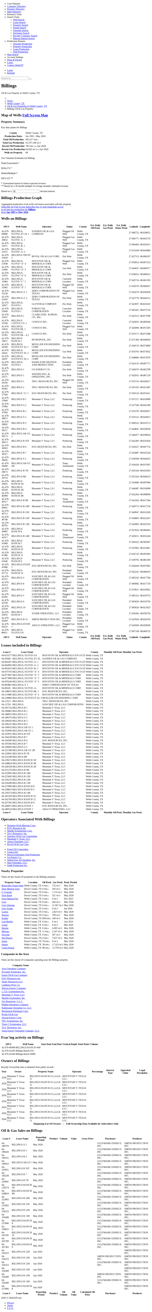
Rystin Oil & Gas (10, 1014)
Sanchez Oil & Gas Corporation (22, 836)
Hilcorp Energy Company (14, 988)
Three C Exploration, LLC (14, 1024)
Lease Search (19, 22)
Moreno (5, 931)
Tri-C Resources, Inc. (17, 833)
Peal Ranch (7, 938)
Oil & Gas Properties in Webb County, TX (27, 106)
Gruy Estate (7, 908)
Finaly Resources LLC (12, 981)
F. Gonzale (7, 892)
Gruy (4, 902)
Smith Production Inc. (17, 865)
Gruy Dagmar (8, 905)
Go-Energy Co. (14, 857)
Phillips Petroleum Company (15, 1004)
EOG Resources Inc (16, 828)
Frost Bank (7, 895)
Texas (10, 101)
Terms (10, 1305)
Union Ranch (8, 948)
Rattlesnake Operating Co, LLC (17, 1008)
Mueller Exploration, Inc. (13, 998)
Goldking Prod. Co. (11, 985)
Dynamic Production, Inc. (14, 972)
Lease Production (21, 49)
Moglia (5, 928)
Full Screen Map (35, 115)
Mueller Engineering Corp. (19, 831)
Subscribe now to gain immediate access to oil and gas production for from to (32, 209)
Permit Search (19, 27)
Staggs (5, 944)
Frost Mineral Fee (10, 898)
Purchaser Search (21, 33)
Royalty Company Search (25, 36)
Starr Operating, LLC (17, 862)
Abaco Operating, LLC (18, 841)
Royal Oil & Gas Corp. (18, 844)
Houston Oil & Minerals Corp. (21, 825)
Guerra (5, 912)
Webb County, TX (15, 103)
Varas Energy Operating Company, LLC (21, 1031)
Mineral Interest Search (24, 38)
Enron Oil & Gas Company (14, 975)
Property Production (22, 46)
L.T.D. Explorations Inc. (13, 991)
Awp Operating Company (14, 968)
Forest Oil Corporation (17, 849)
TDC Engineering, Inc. (12, 1021)
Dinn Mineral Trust (11, 889)
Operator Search (20, 30)
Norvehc (6, 934)
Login (10, 70)
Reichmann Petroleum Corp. (15, 1011)
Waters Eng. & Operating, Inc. (21, 860)
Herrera (5, 915)
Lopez (5, 925)
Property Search (20, 25)
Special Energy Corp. (12, 1017)
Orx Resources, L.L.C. (12, 1001)
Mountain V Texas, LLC (18, 839)
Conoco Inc (12, 852)
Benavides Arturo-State (12, 885)
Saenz (4, 941)
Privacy (10, 1303)
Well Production (20, 52)
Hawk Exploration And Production (23, 854)
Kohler (5, 918)
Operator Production (22, 44)
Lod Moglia (7, 921)
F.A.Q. (10, 1308)
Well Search (18, 19)
